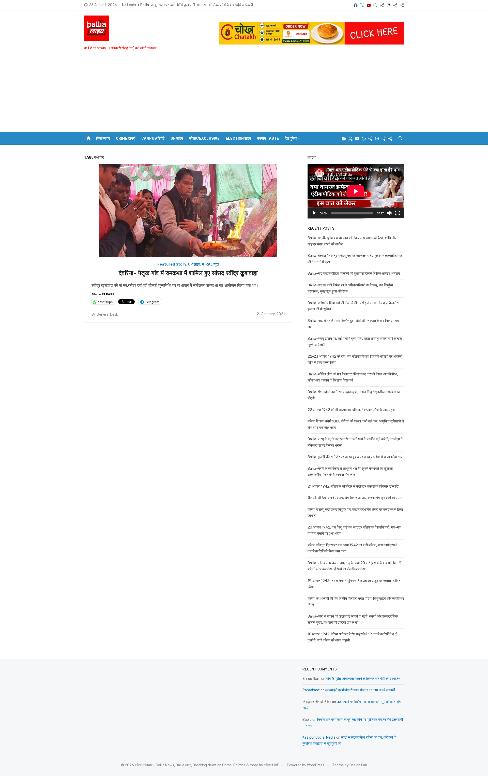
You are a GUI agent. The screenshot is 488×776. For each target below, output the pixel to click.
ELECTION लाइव (238, 138)
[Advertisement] (244, 93)
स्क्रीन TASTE (268, 138)
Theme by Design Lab (349, 765)
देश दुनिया (291, 138)
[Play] (314, 213)
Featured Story (171, 264)
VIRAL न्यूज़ (210, 264)
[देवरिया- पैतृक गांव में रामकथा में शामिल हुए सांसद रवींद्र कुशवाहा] (188, 210)
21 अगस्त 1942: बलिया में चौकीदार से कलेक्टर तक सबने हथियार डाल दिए (353, 486)
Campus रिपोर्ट (152, 138)
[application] (356, 191)
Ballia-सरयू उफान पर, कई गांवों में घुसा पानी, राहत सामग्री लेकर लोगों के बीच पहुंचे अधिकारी (196, 5)
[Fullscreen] (397, 213)
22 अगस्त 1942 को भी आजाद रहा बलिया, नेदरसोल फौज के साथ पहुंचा (351, 410)
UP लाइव (177, 138)
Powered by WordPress (305, 765)
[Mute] (389, 213)
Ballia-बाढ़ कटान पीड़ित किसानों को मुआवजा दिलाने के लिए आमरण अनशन (354, 273)
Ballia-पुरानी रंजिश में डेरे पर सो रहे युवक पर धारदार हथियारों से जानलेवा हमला (356, 457)
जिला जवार (103, 138)
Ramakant (311, 690)
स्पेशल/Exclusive (204, 138)
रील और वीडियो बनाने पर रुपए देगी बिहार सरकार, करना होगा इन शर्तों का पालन (355, 498)
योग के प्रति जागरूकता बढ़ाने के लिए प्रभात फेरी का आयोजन (363, 679)
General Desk (107, 314)
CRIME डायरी (125, 138)
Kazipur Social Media (319, 737)
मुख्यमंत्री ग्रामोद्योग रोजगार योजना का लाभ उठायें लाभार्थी (360, 690)
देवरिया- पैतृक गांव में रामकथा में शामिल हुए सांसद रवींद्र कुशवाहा (188, 273)
